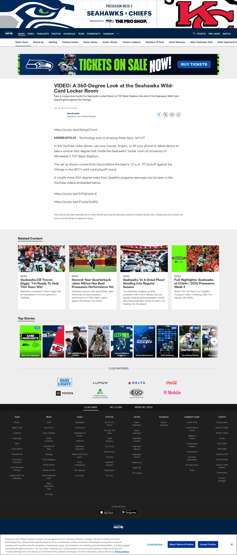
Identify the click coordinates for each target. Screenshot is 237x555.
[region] (118, 544)
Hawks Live (137, 462)
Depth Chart (17, 427)
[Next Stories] (214, 341)
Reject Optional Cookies (181, 544)
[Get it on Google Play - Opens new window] (129, 514)
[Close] (231, 544)
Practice (109, 457)
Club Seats (222, 443)
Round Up (48, 427)
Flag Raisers (109, 470)
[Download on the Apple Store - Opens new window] (106, 512)
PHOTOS (109, 417)
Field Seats (222, 449)
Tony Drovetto (73, 113)
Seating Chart (222, 454)
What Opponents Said (49, 486)
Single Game (221, 422)
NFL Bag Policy (192, 465)
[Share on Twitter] (165, 116)
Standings (17, 438)
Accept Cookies (208, 544)
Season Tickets (221, 427)
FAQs (192, 470)
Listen (137, 417)
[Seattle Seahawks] (118, 527)
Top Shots (109, 446)
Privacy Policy (122, 551)
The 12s (109, 475)
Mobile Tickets (222, 433)
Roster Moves (49, 465)
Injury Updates (49, 433)
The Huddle (137, 473)
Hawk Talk (137, 467)
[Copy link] (178, 115)
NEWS (49, 417)
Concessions (192, 451)
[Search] (194, 33)
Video (80, 417)
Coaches (17, 433)
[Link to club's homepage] (9, 33)
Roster (17, 422)
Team (17, 417)
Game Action (109, 451)
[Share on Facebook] (159, 116)
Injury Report (17, 449)
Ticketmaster (221, 472)
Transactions (16, 454)
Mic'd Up (79, 441)
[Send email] (172, 116)
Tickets (222, 417)
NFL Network (79, 470)
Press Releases (48, 459)
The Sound (79, 427)
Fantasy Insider (48, 470)
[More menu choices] (118, 33)
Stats (17, 443)
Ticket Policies (222, 459)
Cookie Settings (155, 544)
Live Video (79, 475)
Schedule (164, 417)
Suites (222, 438)
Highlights (79, 422)
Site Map (49, 494)
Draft (49, 422)
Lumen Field (192, 422)
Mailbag (48, 454)
